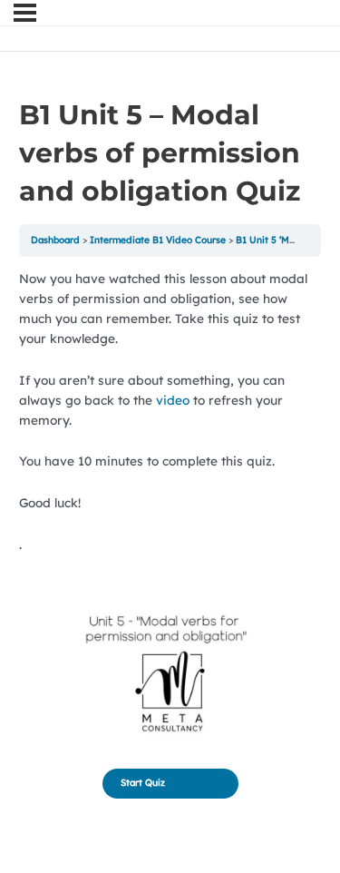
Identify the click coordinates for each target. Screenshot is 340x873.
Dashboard (55, 240)
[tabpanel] (170, 507)
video (174, 399)
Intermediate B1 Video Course (158, 240)
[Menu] (25, 13)
